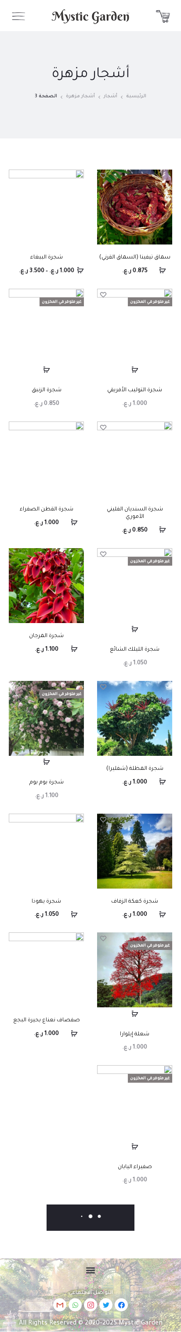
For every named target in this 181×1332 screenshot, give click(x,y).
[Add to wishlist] (103, 176)
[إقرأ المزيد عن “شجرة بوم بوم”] (46, 762)
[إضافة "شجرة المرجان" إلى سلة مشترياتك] (77, 649)
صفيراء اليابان (135, 1167)
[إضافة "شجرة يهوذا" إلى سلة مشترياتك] (77, 914)
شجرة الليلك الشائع (134, 650)
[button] (90, 1270)
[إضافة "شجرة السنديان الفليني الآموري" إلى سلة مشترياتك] (165, 530)
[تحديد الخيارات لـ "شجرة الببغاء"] (77, 270)
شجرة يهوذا (46, 902)
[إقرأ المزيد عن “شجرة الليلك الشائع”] (134, 629)
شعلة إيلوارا (134, 1034)
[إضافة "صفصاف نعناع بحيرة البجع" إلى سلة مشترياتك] (77, 1033)
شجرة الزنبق (47, 390)
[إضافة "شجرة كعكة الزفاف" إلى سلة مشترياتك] (165, 914)
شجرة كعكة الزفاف (134, 902)
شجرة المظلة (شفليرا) (134, 769)
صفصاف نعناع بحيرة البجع (46, 1020)
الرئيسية (136, 96)
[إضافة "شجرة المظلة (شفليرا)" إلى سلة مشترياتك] (165, 782)
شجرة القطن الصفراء (46, 510)
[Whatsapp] (75, 1304)
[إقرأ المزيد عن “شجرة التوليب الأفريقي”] (134, 370)
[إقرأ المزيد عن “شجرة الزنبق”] (46, 370)
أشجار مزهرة (80, 96)
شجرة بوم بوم (46, 782)
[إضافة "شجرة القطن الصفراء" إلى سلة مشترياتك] (77, 522)
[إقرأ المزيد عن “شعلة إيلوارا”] (134, 1013)
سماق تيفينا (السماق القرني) (134, 258)
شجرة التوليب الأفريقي (134, 390)
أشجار (110, 96)
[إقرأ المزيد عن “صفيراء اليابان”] (134, 1146)
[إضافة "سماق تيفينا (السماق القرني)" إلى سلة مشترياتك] (165, 270)
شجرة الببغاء (46, 258)
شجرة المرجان (46, 636)
